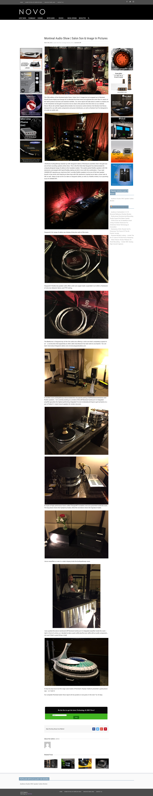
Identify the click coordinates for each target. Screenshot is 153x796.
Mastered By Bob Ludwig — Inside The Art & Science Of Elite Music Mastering (122, 236)
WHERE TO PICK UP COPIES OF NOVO (72, 791)
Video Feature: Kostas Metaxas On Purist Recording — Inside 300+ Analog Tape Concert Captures (121, 242)
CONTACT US (99, 791)
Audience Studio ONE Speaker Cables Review (122, 200)
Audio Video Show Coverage (60, 42)
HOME (61, 791)
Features (68, 42)
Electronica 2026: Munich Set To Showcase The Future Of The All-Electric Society (120, 231)
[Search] (88, 18)
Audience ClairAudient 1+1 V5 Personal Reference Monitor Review (120, 213)
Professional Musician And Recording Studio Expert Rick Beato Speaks (121, 217)
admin (58, 739)
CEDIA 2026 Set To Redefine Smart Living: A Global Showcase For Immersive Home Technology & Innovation (121, 224)
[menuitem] (21, 2)
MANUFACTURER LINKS (88, 791)
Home (72, 42)
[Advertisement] (102, 12)
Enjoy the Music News (120, 207)
